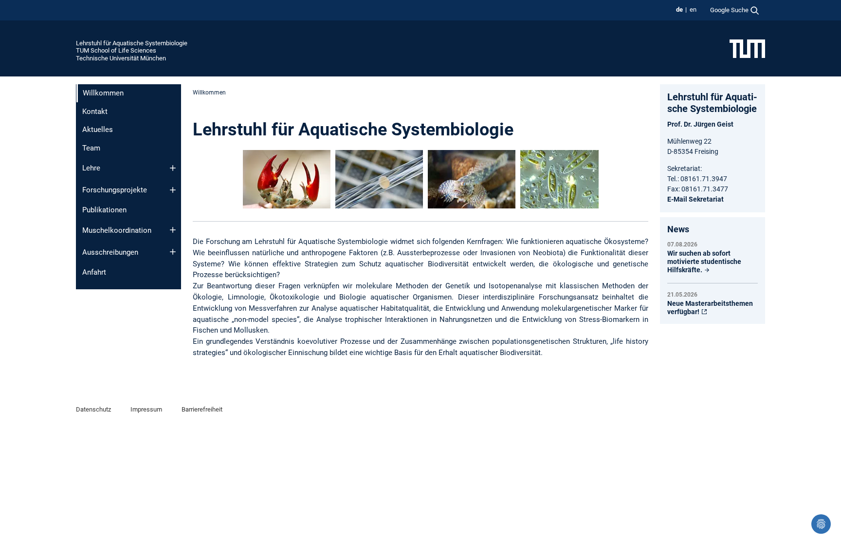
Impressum (146, 409)
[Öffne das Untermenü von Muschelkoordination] (173, 230)
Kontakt (95, 111)
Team (91, 148)
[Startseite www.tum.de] (747, 48)
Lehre (91, 168)
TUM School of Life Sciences (116, 50)
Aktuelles (97, 129)
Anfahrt (94, 272)
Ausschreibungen (110, 252)
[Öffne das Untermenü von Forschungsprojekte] (173, 190)
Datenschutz (93, 409)
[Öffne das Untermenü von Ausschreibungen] (173, 252)
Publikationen (104, 210)
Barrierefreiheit (202, 409)
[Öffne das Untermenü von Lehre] (173, 168)
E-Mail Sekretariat (695, 199)
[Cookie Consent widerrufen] (821, 524)
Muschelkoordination (116, 230)
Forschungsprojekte (114, 190)
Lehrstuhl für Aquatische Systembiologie (131, 43)
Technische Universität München (121, 58)
